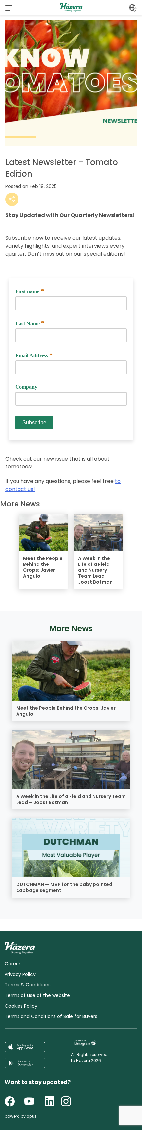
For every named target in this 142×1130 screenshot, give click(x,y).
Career (12, 963)
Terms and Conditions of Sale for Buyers (51, 1016)
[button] (8, 8)
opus (31, 1116)
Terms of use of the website (37, 995)
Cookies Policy (21, 1006)
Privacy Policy (20, 974)
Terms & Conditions (28, 984)
